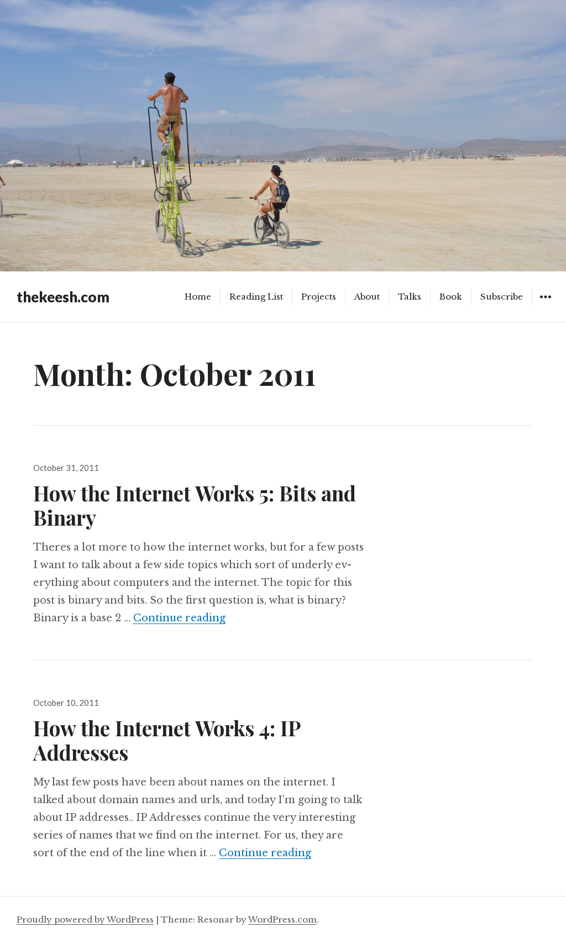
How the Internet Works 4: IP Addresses (166, 740)
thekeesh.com (63, 297)
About (367, 296)
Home (198, 296)
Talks (409, 296)
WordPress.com (282, 919)
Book (450, 296)
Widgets (545, 305)
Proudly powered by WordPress (85, 919)
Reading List (256, 296)
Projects (318, 296)
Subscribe (501, 296)
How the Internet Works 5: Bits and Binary (194, 505)
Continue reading (179, 618)
